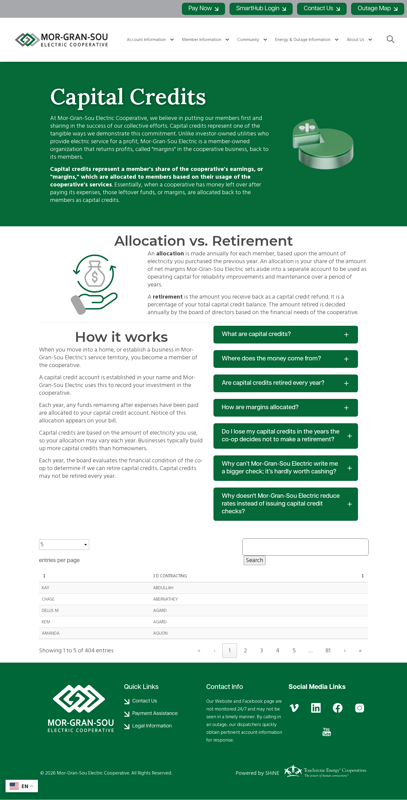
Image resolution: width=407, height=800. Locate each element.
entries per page (59, 560)
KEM (46, 622)
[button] (44, 575)
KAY (45, 588)
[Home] (62, 40)
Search (254, 560)
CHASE (48, 599)
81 (328, 650)
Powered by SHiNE (257, 773)
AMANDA (51, 633)
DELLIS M (50, 610)
